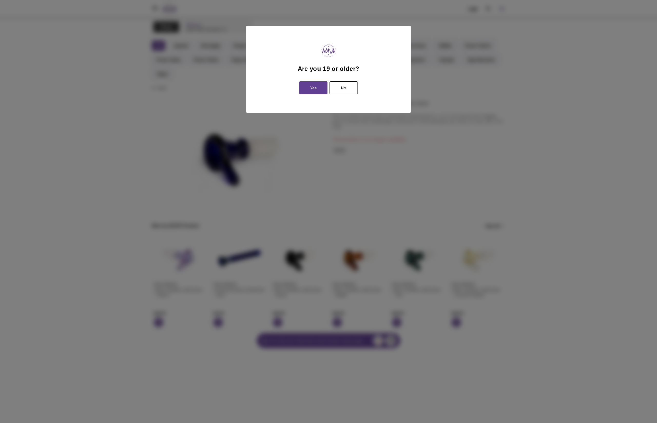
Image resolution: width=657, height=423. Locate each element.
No (343, 88)
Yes (313, 88)
